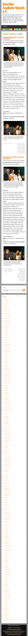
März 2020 (6, 481)
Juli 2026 (6, 301)
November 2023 (7, 375)
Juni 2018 (6, 529)
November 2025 (7, 318)
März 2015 (6, 612)
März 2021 (6, 452)
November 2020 (7, 462)
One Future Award (8, 143)
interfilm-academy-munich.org (18, 631)
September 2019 (7, 493)
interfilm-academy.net (9, 632)
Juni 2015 (6, 605)
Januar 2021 (6, 457)
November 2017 (7, 545)
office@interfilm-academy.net (15, 629)
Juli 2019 (6, 497)
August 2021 (6, 440)
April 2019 (6, 505)
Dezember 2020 (7, 459)
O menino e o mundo (21, 146)
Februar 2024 (7, 368)
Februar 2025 (7, 339)
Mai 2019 (6, 502)
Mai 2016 (6, 584)
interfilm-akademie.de (7, 631)
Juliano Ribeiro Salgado (21, 144)
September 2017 (7, 550)
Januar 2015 (6, 617)
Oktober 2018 (7, 519)
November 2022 (7, 404)
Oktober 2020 (7, 464)
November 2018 (7, 517)
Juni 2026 (6, 303)
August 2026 (6, 299)
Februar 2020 (7, 483)
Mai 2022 (6, 418)
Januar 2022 (6, 428)
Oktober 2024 (7, 349)
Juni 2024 (6, 359)
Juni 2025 (6, 330)
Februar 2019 (7, 509)
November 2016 (7, 574)
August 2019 (6, 495)
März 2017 (6, 565)
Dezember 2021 (7, 430)
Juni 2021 (6, 445)
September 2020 (7, 466)
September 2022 (7, 409)
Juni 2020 (6, 474)
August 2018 (6, 524)
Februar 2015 (7, 615)
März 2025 (6, 337)
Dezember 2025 (7, 315)
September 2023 (7, 380)
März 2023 (6, 394)
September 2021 (7, 438)
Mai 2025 (6, 332)
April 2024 (6, 363)
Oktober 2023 (7, 378)
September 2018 (7, 521)
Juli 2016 (6, 579)
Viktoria (23, 151)
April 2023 (6, 392)
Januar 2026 (6, 313)
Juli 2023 (6, 385)
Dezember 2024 (7, 344)
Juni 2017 (6, 557)
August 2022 (6, 411)
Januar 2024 (6, 371)
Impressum (9, 634)
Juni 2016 (6, 581)
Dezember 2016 (7, 572)
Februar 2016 (7, 589)
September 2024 (7, 351)
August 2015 (6, 600)
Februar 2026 (7, 311)
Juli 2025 (6, 327)
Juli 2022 (6, 414)
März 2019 (6, 507)
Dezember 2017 (7, 543)
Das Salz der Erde (21, 269)
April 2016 (6, 586)
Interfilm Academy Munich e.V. (14, 7)
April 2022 (6, 421)
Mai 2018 (6, 531)
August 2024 (6, 354)
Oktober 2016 (7, 577)
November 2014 (7, 620)
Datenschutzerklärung (16, 634)
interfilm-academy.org (18, 632)
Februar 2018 (7, 538)
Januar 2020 (6, 486)
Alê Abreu (19, 143)
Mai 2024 (6, 361)
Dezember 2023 (7, 373)
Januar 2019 (6, 512)
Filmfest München (8, 268)
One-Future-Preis (21, 277)
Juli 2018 (6, 526)
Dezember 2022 (7, 402)
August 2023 (6, 383)
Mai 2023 (6, 390)
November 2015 (7, 596)
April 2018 (6, 533)
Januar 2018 (6, 541)
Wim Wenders (22, 153)
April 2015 (6, 610)
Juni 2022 (6, 416)
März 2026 (6, 308)
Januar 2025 (6, 342)
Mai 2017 (6, 560)
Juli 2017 (6, 555)
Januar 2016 (6, 591)
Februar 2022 (7, 426)
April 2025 (6, 335)
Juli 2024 (6, 356)
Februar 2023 (7, 397)
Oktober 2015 (7, 598)
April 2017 (6, 562)
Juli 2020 (6, 471)
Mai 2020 (6, 476)
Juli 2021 (6, 442)
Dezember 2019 (7, 488)
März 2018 (6, 536)
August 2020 (6, 469)
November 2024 (7, 347)
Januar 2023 (6, 399)
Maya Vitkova (21, 145)
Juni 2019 (6, 500)
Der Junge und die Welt (22, 271)
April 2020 (6, 478)
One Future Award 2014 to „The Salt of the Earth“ (13, 38)
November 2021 (7, 433)
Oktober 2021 (7, 435)
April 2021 (6, 450)
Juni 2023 (6, 387)
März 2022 (6, 423)
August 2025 (6, 325)
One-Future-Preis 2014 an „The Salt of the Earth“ (13, 158)
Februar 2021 (7, 454)
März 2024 (6, 366)
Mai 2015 (6, 608)
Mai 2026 (6, 306)
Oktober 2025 (7, 320)
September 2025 (7, 323)
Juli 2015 (6, 603)
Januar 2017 (6, 569)
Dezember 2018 (7, 514)
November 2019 (7, 490)
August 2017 (6, 553)
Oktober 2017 (7, 548)
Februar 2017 (7, 567)
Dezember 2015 (7, 593)
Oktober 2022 (7, 406)
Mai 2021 (6, 447)
